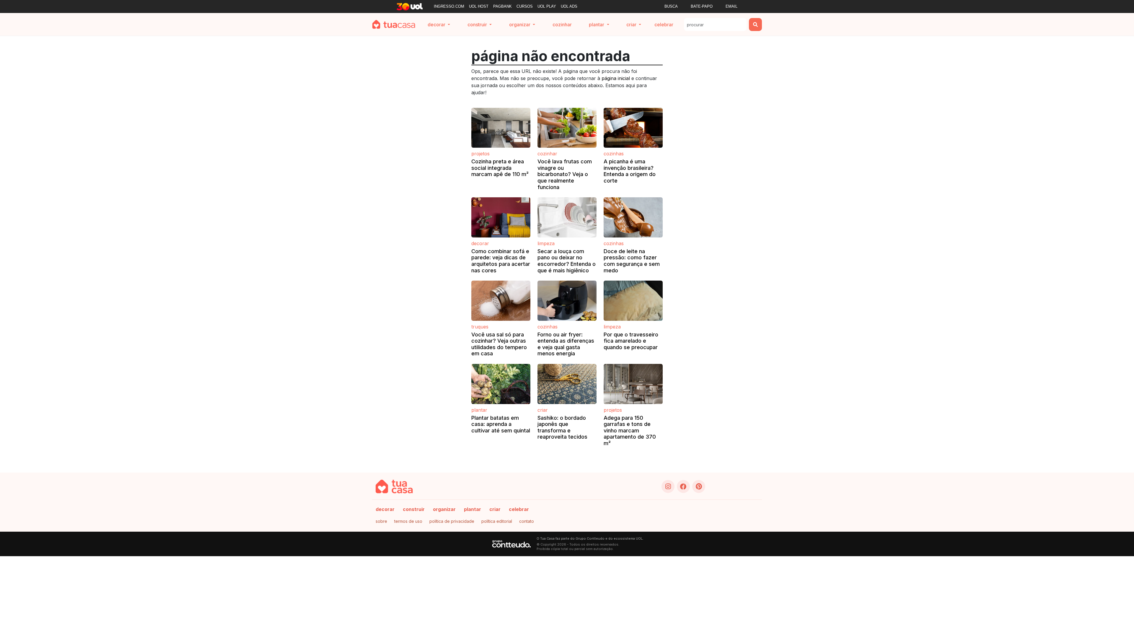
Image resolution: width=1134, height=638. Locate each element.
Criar (542, 410)
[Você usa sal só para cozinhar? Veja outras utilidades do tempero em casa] (500, 301)
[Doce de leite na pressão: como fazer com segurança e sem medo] (633, 217)
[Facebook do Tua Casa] (683, 486)
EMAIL (731, 6)
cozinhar (562, 24)
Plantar (479, 410)
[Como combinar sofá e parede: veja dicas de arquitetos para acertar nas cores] (500, 217)
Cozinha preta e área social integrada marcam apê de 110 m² (500, 167)
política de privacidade (451, 521)
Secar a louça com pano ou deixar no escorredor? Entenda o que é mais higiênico (566, 261)
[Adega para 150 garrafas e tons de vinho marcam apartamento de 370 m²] (633, 384)
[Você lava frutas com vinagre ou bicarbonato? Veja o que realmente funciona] (567, 128)
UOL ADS (569, 6)
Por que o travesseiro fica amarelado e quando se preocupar (631, 340)
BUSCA (671, 6)
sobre (381, 521)
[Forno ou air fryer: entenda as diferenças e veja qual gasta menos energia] (567, 301)
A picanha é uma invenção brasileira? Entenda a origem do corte (630, 171)
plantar (472, 509)
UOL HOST (478, 6)
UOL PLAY (546, 6)
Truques (479, 327)
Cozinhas (614, 154)
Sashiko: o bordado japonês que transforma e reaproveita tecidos (562, 427)
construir (414, 509)
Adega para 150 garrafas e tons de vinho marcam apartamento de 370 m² (630, 430)
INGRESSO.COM (449, 6)
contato (526, 521)
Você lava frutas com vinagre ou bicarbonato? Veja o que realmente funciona (564, 174)
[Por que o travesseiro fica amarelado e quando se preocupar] (633, 301)
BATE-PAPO (702, 6)
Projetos (480, 154)
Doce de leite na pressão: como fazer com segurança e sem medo (632, 261)
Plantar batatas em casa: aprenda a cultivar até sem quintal (500, 424)
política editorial (496, 521)
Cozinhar (547, 154)
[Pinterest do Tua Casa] (698, 486)
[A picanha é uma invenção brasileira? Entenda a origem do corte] (633, 128)
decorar (385, 509)
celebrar (663, 24)
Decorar (480, 243)
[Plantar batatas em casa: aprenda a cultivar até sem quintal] (500, 384)
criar (495, 509)
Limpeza (546, 243)
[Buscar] (755, 24)
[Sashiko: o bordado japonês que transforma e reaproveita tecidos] (567, 384)
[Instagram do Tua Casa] (668, 486)
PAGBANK (502, 6)
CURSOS (525, 6)
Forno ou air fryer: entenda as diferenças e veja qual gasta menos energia (565, 344)
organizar (444, 509)
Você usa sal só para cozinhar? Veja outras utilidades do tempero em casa (499, 344)
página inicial (616, 78)
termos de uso (408, 521)
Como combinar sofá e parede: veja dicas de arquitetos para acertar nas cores (500, 261)
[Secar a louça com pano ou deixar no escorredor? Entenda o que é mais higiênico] (567, 217)
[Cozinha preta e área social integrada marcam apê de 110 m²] (500, 128)
